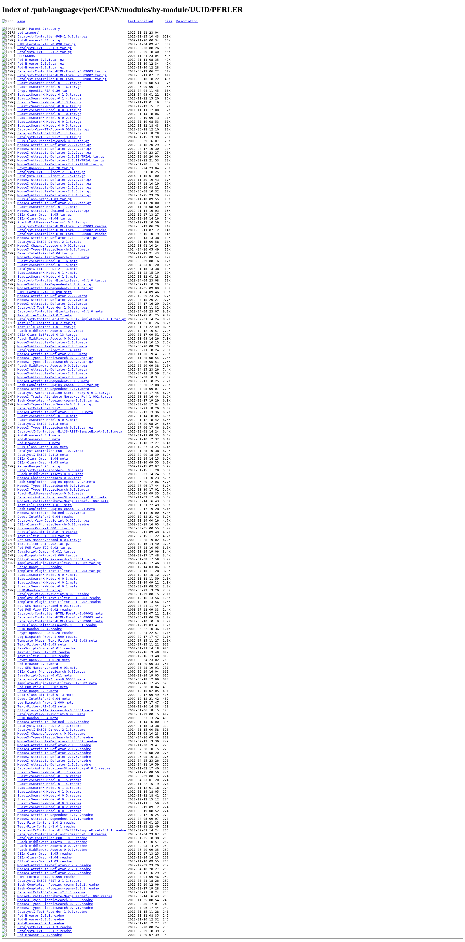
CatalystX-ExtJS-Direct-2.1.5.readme (51, 729)
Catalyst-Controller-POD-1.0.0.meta (50, 451)
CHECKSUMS (26, 56)
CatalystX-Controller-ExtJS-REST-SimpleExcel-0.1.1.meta (69, 431)
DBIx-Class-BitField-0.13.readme (47, 532)
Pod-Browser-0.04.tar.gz (39, 40)
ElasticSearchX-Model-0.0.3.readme (49, 803)
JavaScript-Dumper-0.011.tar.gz (46, 551)
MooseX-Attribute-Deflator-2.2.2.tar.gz (54, 152)
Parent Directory (44, 28)
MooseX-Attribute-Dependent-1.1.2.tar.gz (55, 284)
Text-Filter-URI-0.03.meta (41, 644)
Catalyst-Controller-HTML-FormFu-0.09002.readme (62, 230)
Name (21, 21)
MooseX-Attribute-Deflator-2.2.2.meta (52, 296)
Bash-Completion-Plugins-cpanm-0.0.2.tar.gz (58, 385)
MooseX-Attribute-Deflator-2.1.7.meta (52, 342)
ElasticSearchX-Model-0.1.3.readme (49, 788)
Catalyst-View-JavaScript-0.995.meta (51, 714)
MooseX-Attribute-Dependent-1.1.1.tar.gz (55, 288)
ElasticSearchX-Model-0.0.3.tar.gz (49, 110)
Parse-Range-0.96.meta (37, 691)
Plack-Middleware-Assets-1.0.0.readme (52, 842)
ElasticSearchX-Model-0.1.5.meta (47, 265)
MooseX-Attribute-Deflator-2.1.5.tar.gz (54, 191)
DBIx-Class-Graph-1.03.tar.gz (44, 199)
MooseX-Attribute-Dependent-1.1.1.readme (55, 818)
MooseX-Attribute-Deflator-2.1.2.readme (54, 764)
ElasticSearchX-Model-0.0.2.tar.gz (49, 118)
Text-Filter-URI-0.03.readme (43, 652)
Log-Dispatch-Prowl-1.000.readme (47, 636)
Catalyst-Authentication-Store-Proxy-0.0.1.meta (62, 497)
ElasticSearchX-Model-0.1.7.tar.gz (49, 83)
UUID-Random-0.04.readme (39, 629)
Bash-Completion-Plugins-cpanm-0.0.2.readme (58, 884)
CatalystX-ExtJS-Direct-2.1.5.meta (49, 241)
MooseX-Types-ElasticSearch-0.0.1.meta (53, 485)
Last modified (140, 21)
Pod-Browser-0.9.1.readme (40, 923)
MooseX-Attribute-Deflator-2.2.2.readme (54, 865)
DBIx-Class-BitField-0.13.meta (45, 695)
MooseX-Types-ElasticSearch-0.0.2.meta (53, 489)
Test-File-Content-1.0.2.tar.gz (46, 323)
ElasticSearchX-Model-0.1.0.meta (47, 416)
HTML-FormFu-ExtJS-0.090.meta (44, 292)
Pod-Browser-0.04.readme (39, 935)
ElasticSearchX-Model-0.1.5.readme (49, 780)
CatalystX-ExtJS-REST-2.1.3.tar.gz (49, 137)
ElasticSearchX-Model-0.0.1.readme (49, 811)
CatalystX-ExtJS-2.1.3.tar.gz (44, 48)
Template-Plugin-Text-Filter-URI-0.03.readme (59, 598)
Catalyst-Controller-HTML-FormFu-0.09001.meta (60, 621)
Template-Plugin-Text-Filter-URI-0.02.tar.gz (59, 563)
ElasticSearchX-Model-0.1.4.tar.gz (49, 98)
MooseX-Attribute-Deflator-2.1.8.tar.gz (54, 180)
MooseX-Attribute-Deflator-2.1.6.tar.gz (54, 187)
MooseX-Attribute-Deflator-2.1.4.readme (54, 760)
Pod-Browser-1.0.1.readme (40, 915)
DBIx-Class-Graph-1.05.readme (44, 853)
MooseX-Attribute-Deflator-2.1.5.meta (52, 377)
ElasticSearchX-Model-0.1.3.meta (47, 276)
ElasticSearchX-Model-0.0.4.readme (49, 799)
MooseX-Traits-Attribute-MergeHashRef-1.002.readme (64, 896)
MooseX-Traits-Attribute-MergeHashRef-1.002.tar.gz (64, 396)
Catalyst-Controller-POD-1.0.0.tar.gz (52, 36)
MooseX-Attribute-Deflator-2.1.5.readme (54, 757)
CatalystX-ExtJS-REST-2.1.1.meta (47, 408)
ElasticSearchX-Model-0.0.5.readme (49, 795)
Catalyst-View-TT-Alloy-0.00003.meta (51, 679)
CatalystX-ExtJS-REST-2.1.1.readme (49, 880)
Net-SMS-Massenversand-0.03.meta (47, 667)
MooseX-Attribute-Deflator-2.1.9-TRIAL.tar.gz (60, 164)
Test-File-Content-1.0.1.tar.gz (46, 327)
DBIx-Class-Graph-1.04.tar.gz (44, 218)
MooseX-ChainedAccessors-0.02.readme (51, 733)
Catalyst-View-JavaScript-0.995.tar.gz (53, 520)
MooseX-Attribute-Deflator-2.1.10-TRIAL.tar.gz (61, 156)
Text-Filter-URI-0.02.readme (43, 656)
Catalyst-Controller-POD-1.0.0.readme (52, 838)
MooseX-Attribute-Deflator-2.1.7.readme (54, 749)
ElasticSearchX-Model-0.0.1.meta (47, 586)
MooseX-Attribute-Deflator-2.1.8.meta (52, 354)
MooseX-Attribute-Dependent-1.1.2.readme (55, 815)
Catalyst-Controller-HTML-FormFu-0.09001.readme (62, 234)
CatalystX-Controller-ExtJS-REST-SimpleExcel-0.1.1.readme (71, 830)
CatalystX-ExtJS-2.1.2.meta (42, 454)
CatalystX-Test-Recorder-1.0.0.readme (52, 911)
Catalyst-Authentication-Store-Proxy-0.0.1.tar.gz (63, 393)
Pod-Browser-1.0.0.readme (40, 919)
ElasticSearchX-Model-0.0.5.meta (47, 420)
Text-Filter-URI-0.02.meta (41, 706)
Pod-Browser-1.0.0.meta (38, 439)
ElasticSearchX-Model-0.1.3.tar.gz (49, 102)
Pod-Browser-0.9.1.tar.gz (40, 67)
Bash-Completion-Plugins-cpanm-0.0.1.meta (56, 509)
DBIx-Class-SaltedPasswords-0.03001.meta (55, 710)
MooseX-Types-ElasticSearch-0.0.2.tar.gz (55, 404)
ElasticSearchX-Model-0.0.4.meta (47, 575)
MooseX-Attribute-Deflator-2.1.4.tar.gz (54, 195)
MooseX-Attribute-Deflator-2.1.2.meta (52, 373)
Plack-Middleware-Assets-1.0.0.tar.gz (52, 222)
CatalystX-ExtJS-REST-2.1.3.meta (47, 269)
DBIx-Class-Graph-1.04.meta (42, 458)
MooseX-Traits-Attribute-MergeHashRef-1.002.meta (62, 501)
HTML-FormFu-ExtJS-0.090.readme (46, 877)
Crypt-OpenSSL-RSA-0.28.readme (45, 633)
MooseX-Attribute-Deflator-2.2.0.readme (54, 873)
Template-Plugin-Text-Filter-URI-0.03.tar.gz (59, 571)
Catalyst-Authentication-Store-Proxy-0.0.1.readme (63, 768)
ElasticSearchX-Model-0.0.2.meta (47, 582)
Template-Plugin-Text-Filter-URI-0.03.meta (57, 640)
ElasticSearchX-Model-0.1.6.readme (49, 776)
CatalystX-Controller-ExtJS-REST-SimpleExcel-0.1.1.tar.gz (71, 319)
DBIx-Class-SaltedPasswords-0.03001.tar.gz (57, 559)
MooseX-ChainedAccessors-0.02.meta (49, 478)
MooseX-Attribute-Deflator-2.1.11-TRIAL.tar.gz (61, 160)
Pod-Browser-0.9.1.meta (38, 443)
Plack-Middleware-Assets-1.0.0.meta (50, 331)
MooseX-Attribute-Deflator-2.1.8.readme (54, 745)
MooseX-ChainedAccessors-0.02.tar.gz (51, 245)
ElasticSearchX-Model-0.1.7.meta (47, 207)
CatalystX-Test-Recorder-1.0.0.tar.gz (52, 307)
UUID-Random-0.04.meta (37, 718)
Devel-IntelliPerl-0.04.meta (43, 698)
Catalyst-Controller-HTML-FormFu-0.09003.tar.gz (62, 71)
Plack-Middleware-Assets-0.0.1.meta (50, 493)
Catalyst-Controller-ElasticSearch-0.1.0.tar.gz (62, 280)
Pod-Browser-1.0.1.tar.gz (40, 59)
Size (168, 21)
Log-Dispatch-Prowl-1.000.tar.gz (47, 555)
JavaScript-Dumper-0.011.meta (44, 675)
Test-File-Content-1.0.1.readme (46, 826)
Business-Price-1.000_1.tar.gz (45, 528)
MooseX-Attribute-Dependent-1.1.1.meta (53, 389)
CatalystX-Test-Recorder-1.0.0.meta (50, 470)
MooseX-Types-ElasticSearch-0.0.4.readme (55, 737)
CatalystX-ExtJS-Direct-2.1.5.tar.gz (51, 176)
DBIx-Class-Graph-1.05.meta (42, 447)
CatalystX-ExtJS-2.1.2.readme (44, 931)
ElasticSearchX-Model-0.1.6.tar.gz (49, 87)
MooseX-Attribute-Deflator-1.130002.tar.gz (57, 238)
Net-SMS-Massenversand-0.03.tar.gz (49, 540)
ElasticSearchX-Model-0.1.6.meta (47, 261)
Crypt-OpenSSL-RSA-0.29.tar (42, 90)
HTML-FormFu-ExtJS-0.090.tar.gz (46, 44)
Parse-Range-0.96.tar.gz (39, 466)
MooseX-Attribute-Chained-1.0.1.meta (51, 513)
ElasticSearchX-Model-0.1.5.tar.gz (49, 94)
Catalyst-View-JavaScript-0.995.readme (53, 594)
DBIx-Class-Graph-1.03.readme (44, 861)
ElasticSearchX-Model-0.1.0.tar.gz (49, 114)
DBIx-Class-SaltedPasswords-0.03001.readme (57, 625)
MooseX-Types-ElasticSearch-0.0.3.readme (55, 900)
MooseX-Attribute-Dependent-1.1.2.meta (53, 381)
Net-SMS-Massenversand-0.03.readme (49, 606)
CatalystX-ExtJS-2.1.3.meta (42, 423)
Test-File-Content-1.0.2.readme (46, 822)
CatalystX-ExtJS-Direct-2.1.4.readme (51, 892)
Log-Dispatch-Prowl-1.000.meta (45, 702)
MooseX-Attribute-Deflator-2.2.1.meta (52, 300)
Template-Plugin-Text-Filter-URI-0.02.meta (57, 683)
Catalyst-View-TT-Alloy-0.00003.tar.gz (53, 129)
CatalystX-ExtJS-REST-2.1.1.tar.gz (49, 133)
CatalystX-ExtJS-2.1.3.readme (44, 927)
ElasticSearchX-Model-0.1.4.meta (47, 272)
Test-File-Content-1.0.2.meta (44, 315)
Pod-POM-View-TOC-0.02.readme (44, 609)
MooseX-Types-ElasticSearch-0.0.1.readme (55, 908)
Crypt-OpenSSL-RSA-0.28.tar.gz (45, 168)
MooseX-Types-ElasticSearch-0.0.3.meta (53, 257)
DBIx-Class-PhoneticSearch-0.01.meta (51, 671)
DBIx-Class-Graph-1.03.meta (42, 462)
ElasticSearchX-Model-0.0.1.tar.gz (49, 121)
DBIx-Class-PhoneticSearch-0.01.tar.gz (53, 141)
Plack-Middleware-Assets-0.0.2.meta (50, 474)
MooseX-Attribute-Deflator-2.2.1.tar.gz (54, 145)
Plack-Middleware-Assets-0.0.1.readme (52, 849)
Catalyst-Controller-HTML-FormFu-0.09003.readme (62, 226)
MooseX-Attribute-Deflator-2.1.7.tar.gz (54, 183)
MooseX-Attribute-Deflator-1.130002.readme (57, 741)
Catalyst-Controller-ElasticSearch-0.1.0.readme (62, 834)
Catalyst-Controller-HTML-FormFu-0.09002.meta (60, 613)
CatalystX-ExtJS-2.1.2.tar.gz (44, 52)
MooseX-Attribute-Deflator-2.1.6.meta (52, 346)
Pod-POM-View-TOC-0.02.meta (42, 687)
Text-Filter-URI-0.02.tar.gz (43, 544)
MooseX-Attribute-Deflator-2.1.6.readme (54, 753)
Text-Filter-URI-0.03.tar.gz (43, 536)
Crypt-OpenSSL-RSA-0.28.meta (43, 660)
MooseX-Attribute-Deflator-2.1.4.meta (52, 369)
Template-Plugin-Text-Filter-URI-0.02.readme (59, 602)
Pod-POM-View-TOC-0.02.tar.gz (44, 547)
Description (187, 21)
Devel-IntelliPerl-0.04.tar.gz (45, 253)
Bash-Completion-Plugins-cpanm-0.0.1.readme (58, 888)
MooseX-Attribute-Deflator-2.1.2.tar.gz (54, 203)
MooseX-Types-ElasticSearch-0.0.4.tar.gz (55, 362)
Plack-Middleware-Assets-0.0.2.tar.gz (52, 338)
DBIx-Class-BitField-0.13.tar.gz (47, 334)
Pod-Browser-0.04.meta (37, 664)
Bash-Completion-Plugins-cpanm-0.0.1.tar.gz (58, 400)
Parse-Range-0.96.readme (39, 567)
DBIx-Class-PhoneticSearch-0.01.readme (53, 524)
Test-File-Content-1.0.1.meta (44, 505)
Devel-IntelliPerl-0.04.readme (45, 516)
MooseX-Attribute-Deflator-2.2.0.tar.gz (54, 149)
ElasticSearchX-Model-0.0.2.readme (49, 807)
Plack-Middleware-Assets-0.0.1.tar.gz (52, 365)
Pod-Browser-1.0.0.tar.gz (40, 63)
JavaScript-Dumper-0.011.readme (46, 648)
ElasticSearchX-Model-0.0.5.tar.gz (49, 125)
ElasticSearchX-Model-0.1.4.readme (49, 784)
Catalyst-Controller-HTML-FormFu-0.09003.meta (60, 617)
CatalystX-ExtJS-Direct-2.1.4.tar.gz (51, 172)
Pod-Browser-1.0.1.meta (38, 435)
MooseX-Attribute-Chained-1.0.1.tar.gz (53, 211)
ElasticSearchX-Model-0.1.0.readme (49, 791)
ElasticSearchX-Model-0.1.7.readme (49, 772)
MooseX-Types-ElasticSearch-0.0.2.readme (55, 904)
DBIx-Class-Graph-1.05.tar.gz (44, 214)
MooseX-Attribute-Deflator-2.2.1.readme (54, 869)
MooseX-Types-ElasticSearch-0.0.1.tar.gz (55, 427)
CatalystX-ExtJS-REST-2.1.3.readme (49, 726)
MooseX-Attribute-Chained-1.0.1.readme (53, 722)
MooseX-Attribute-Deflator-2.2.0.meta (52, 303)
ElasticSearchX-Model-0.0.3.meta (47, 578)
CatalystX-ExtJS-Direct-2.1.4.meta (49, 350)
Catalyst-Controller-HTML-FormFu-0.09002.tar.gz (62, 75)
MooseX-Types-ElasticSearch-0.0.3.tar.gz (55, 358)
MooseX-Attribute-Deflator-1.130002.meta (55, 412)
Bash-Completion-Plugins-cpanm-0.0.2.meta (56, 482)
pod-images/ (28, 32)
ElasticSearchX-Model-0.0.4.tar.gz (49, 106)
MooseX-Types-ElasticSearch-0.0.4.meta (53, 249)
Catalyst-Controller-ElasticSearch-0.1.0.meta (60, 311)
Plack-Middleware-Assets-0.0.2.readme (52, 846)
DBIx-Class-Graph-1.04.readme (44, 857)
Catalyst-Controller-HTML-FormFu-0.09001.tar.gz (62, 79)
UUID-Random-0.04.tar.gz (39, 590)
